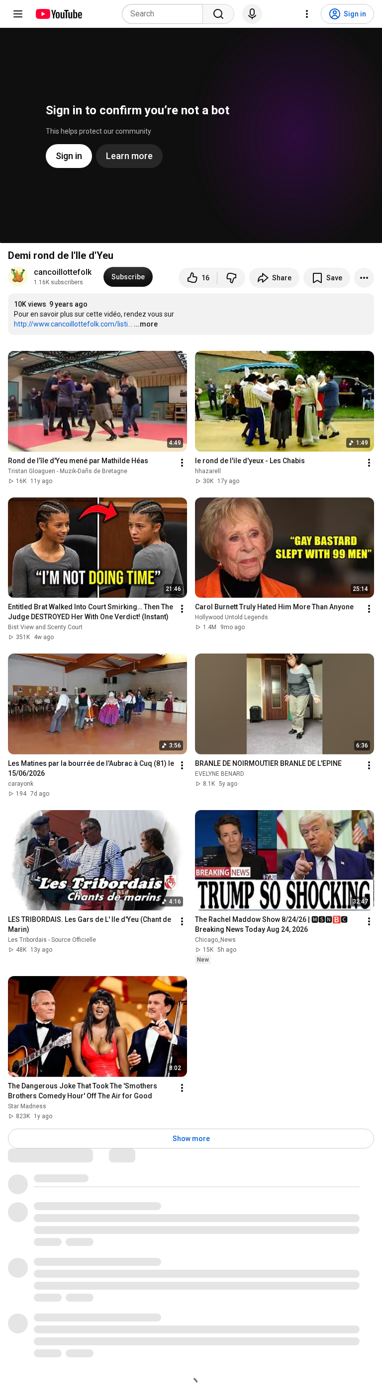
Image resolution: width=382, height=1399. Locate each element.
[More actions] (364, 278)
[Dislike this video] (231, 278)
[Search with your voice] (252, 14)
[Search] (218, 14)
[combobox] (165, 14)
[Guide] (18, 14)
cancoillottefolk (63, 272)
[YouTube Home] (58, 14)
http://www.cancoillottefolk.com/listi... (73, 324)
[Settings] (307, 14)
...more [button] (146, 324)
